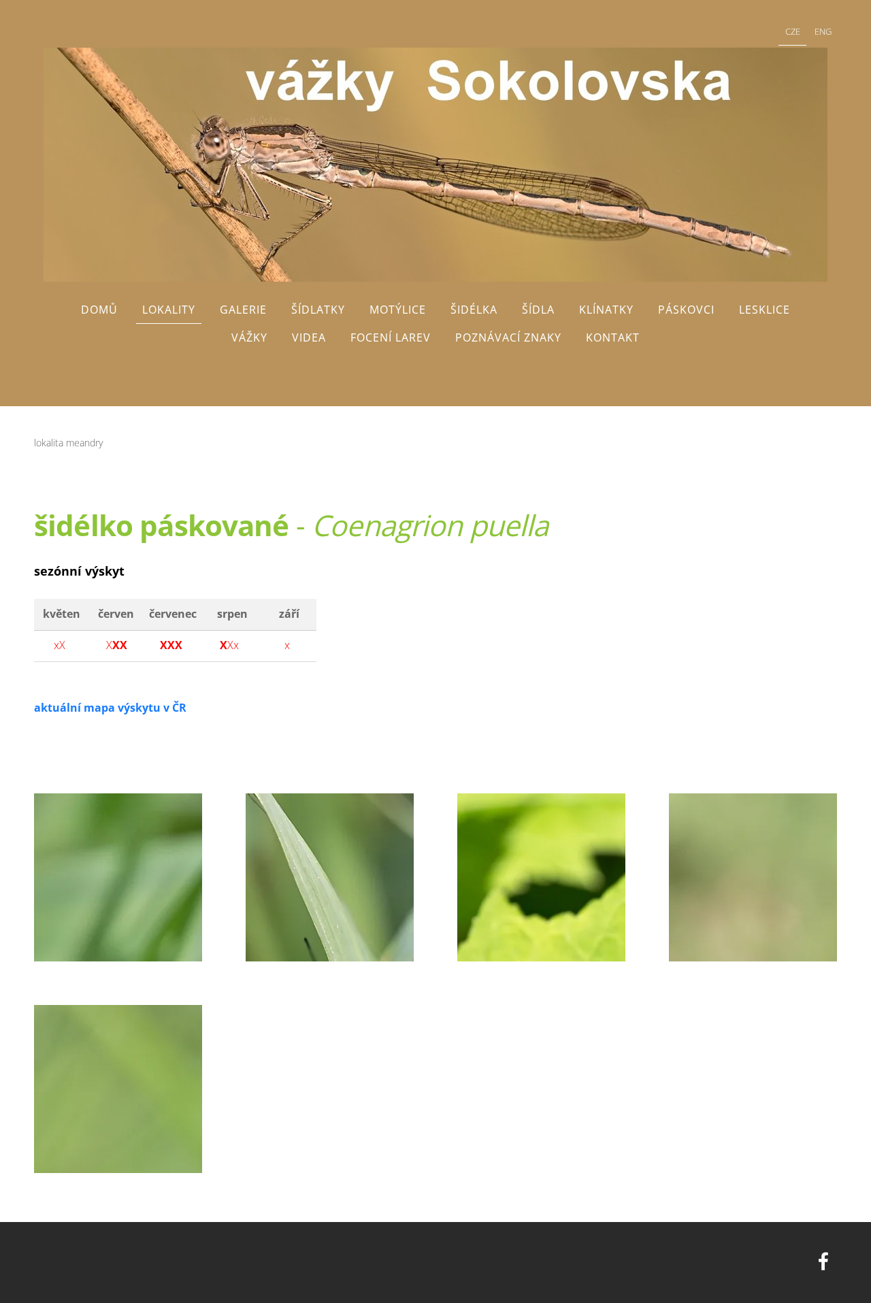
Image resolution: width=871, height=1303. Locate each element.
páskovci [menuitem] (686, 309)
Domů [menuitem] (99, 309)
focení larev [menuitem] (390, 337)
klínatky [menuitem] (606, 309)
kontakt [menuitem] (613, 337)
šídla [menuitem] (538, 309)
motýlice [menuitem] (397, 309)
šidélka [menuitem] (473, 309)
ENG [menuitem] (823, 31)
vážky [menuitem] (249, 337)
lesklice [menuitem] (764, 309)
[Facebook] (823, 1261)
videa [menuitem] (309, 337)
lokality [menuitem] (168, 309)
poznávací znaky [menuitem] (508, 337)
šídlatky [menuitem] (318, 309)
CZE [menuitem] (792, 31)
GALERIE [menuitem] (243, 309)
